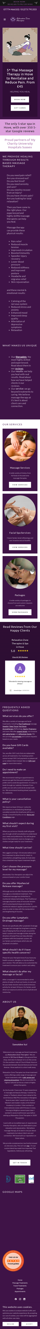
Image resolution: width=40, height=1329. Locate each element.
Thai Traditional (24, 724)
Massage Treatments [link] (20, 1283)
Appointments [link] (20, 1291)
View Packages (20, 612)
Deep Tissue (13, 726)
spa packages (16, 736)
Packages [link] (20, 1288)
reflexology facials (25, 734)
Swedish (6, 726)
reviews (19, 368)
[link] (20, 19)
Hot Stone (22, 726)
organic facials (22, 731)
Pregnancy (32, 729)
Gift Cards (20, 108)
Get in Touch (20, 1163)
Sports (25, 729)
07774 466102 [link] (11, 9)
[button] (5, 19)
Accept (29, 1324)
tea (28, 1146)
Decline (10, 1324)
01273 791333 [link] (29, 9)
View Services (20, 485)
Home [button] (20, 1280)
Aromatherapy (8, 729)
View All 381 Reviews (20, 657)
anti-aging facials (9, 734)
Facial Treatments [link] (20, 1286)
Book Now (20, 99)
